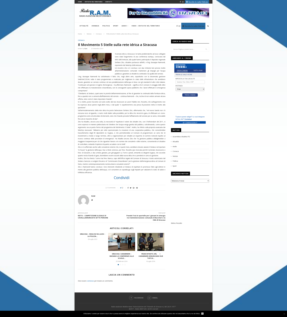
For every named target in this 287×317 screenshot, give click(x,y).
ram (86, 49)
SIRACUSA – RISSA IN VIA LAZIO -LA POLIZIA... (92, 235)
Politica (106, 26)
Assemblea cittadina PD (181, 137)
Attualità (84, 26)
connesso (90, 281)
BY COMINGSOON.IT (190, 123)
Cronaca (95, 26)
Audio (124, 26)
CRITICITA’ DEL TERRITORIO (93, 2)
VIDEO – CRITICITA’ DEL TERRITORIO (146, 26)
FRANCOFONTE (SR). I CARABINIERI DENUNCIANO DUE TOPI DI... (151, 256)
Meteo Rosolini (176, 223)
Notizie (89, 34)
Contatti (108, 2)
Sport (115, 26)
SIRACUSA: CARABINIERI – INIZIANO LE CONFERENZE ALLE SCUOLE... (122, 256)
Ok (202, 313)
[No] (284, 314)
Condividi (121, 177)
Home (80, 2)
